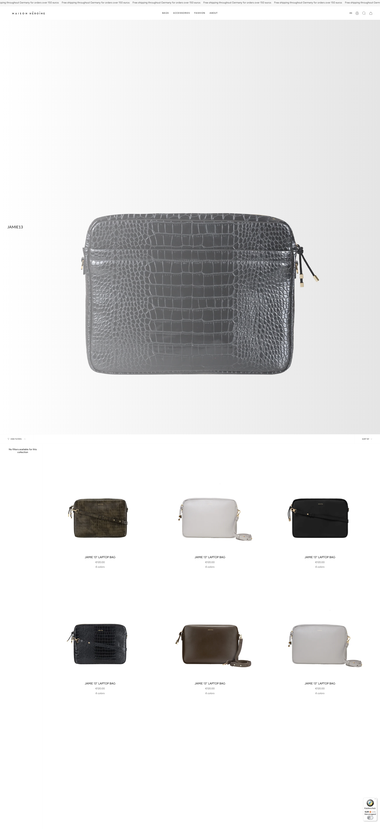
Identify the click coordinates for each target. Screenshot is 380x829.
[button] (165, 13)
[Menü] (375, 799)
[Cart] (370, 13)
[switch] (370, 817)
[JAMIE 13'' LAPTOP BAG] (100, 501)
